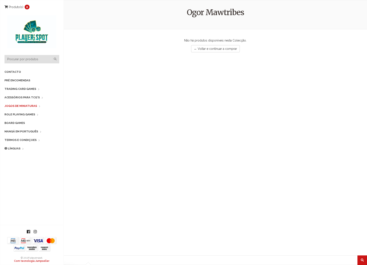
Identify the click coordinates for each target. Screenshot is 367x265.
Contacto (12, 71)
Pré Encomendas (17, 80)
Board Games (14, 123)
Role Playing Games (19, 114)
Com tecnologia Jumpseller (31, 260)
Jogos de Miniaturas (20, 105)
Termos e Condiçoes (20, 140)
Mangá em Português (21, 131)
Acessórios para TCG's (22, 97)
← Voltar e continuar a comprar (215, 48)
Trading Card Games (20, 88)
